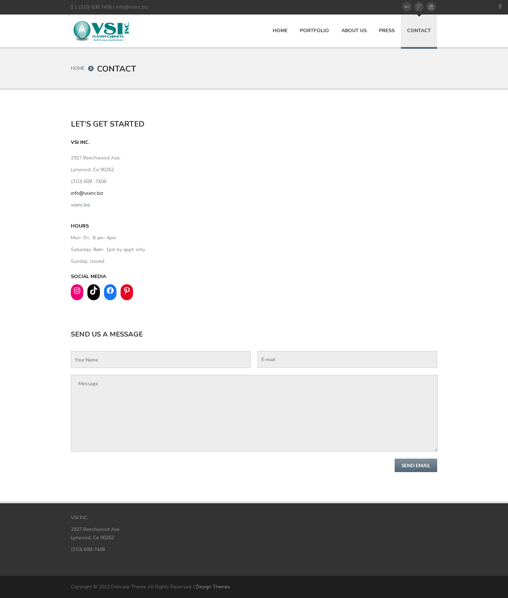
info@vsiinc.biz (132, 7)
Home (280, 30)
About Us (354, 30)
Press (387, 30)
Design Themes (213, 586)
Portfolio (314, 30)
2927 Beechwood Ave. (96, 158)
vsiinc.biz (80, 205)
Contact (419, 30)
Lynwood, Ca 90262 (92, 169)
